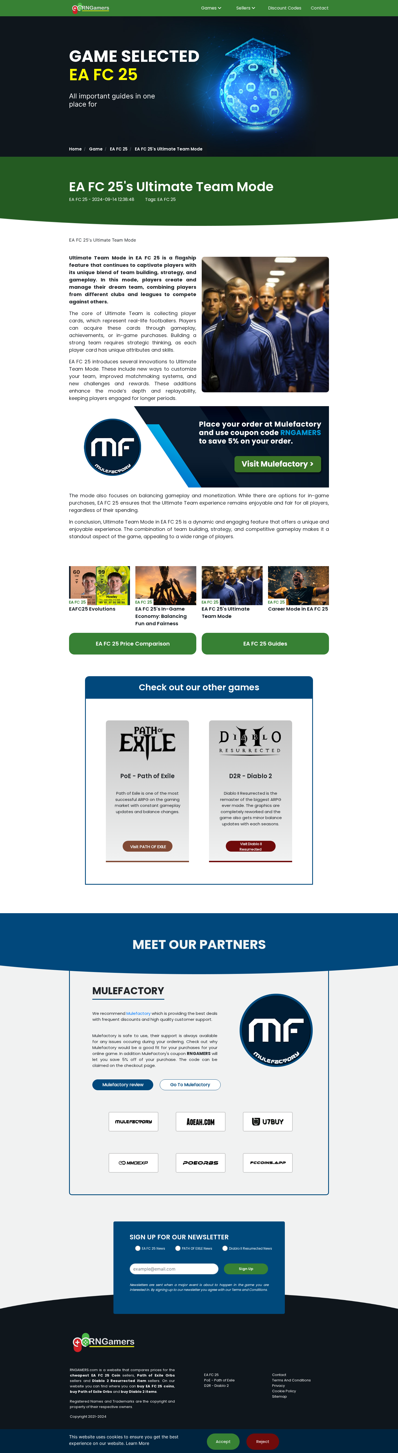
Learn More (137, 1443)
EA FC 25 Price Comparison (133, 643)
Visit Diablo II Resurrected (250, 846)
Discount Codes (284, 8)
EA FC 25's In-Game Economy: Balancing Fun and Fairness (161, 616)
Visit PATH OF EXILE (147, 846)
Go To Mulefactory (190, 1085)
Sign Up (246, 1268)
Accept (223, 1441)
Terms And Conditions (291, 1380)
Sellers (244, 8)
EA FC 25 (119, 149)
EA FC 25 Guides (265, 643)
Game (96, 149)
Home (75, 149)
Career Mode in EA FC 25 (298, 608)
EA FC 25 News (153, 1248)
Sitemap (279, 1396)
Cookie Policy (284, 1391)
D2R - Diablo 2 (216, 1385)
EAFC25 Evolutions (92, 608)
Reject (262, 1441)
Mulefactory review (122, 1085)
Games (209, 8)
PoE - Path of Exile (219, 1380)
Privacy (278, 1385)
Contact (320, 8)
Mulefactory (138, 1013)
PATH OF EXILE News (197, 1248)
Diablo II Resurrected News (250, 1248)
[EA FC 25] (99, 585)
